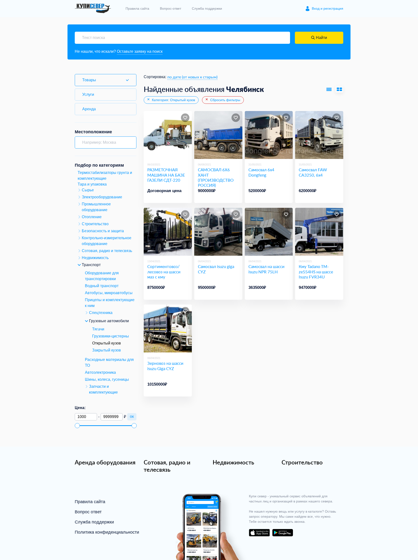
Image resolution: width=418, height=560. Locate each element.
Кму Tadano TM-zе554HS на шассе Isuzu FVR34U (316, 271)
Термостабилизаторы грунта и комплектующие (105, 175)
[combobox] (192, 77)
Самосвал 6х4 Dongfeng (261, 172)
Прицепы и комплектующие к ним (109, 303)
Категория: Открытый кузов (173, 100)
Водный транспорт (102, 286)
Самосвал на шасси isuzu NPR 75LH (266, 269)
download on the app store (259, 532)
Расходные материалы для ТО (109, 362)
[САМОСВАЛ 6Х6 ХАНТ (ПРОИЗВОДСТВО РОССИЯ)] (218, 135)
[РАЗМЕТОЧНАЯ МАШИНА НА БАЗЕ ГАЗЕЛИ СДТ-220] (168, 135)
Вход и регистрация (327, 8)
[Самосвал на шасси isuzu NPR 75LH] (269, 232)
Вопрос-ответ (170, 8)
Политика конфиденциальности (107, 532)
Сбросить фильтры (224, 100)
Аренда (89, 109)
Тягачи (98, 329)
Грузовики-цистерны (110, 336)
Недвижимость (233, 462)
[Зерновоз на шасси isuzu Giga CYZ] (168, 329)
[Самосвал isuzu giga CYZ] (218, 232)
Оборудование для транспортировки (102, 276)
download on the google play (282, 532)
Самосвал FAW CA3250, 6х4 (313, 172)
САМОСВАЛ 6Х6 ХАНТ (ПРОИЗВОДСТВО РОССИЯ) (216, 177)
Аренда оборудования (105, 462)
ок (132, 416)
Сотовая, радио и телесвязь (167, 466)
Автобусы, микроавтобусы (109, 293)
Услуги (88, 94)
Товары (89, 80)
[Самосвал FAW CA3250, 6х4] (319, 135)
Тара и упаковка (92, 184)
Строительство (302, 462)
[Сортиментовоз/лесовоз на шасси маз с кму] (168, 232)
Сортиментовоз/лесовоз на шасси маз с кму (163, 271)
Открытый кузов (106, 343)
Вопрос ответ (88, 511)
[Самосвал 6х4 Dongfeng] (269, 135)
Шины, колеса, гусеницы (107, 379)
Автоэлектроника (100, 372)
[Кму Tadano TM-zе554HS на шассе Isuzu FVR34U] (319, 232)
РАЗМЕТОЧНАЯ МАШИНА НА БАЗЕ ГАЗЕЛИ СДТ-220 (166, 175)
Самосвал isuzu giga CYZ (216, 269)
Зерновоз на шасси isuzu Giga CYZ (165, 366)
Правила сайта (137, 8)
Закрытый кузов (106, 350)
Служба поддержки (207, 8)
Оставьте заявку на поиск (140, 51)
